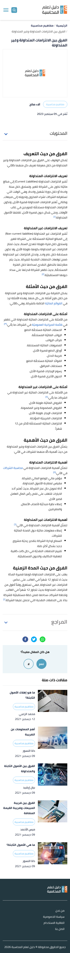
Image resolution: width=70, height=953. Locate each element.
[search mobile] (14, 10)
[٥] (54, 472)
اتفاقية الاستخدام (54, 923)
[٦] (15, 524)
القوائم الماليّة (53, 303)
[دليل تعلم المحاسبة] (54, 10)
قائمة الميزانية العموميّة (47, 324)
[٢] (43, 274)
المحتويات (58, 133)
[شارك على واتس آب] (42, 639)
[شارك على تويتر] (34, 639)
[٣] (5, 324)
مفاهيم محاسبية (55, 104)
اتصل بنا (59, 929)
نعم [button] (41, 664)
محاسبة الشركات (13, 467)
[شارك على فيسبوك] (25, 639)
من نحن (59, 910)
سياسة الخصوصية (53, 916)
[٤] (46, 397)
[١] (54, 217)
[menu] (5, 10)
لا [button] (28, 664)
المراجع (59, 621)
